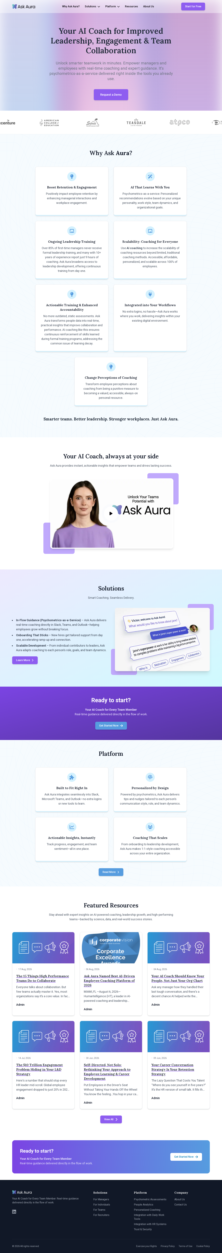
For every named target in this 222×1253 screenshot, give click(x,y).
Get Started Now (108, 725)
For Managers (101, 1199)
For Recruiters (101, 1215)
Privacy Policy (168, 1246)
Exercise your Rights (146, 1246)
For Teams (99, 1209)
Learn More (23, 660)
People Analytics (143, 1204)
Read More (109, 872)
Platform (110, 6)
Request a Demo (111, 94)
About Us (148, 6)
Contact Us (180, 1204)
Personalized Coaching (147, 1209)
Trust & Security (143, 1229)
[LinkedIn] (14, 1212)
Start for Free (193, 6)
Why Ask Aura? (71, 6)
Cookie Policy (203, 1246)
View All (108, 1119)
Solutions (90, 6)
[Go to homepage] (23, 6)
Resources (131, 6)
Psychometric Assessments (150, 1199)
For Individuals (101, 1204)
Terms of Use (185, 1246)
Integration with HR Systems (150, 1224)
